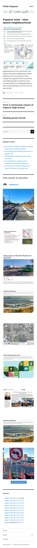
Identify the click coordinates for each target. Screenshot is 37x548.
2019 (6, 515)
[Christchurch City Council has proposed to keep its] (18, 301)
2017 (6, 520)
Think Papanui (10, 6)
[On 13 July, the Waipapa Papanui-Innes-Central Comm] (18, 399)
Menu (31, 6)
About (5, 535)
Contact (5, 539)
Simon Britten (9, 92)
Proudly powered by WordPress (20, 544)
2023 (6, 505)
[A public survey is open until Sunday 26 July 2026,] (18, 431)
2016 (6, 522)
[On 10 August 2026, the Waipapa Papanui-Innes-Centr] (18, 237)
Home (5, 530)
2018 (6, 517)
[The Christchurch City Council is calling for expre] (18, 366)
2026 (6, 498)
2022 (6, 508)
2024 (6, 503)
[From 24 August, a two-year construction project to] (18, 269)
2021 (6, 510)
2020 (6, 513)
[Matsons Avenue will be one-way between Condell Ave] (18, 463)
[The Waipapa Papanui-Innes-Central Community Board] (18, 334)
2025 (6, 501)
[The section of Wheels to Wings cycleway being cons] (18, 204)
